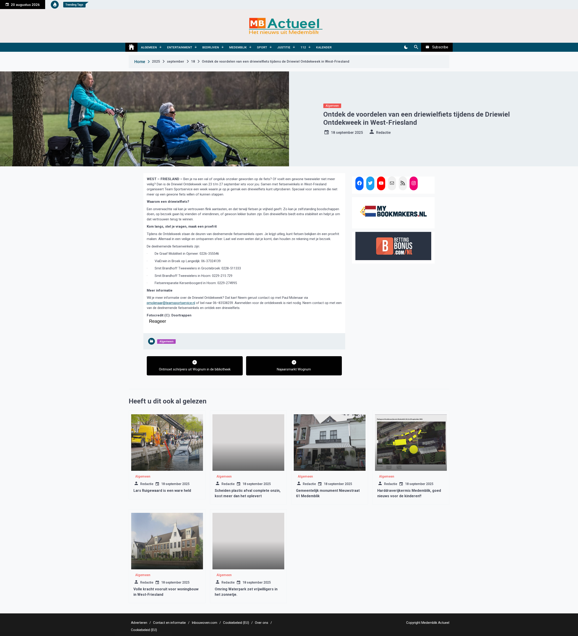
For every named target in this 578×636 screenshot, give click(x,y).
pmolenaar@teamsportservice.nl (171, 303)
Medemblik (238, 47)
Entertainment (179, 47)
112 (303, 47)
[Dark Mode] (406, 47)
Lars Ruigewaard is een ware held (162, 490)
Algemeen (149, 47)
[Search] (416, 47)
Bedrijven (210, 47)
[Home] (131, 47)
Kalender (324, 47)
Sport (262, 47)
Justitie (283, 47)
